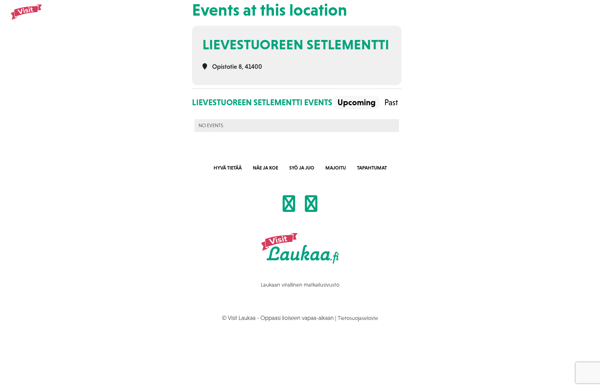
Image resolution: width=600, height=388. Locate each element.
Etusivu (355, 17)
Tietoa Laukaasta (528, 17)
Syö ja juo (418, 17)
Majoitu (450, 17)
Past (391, 102)
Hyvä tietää (228, 168)
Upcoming (357, 102)
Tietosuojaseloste (358, 318)
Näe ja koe (385, 17)
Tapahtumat (483, 17)
